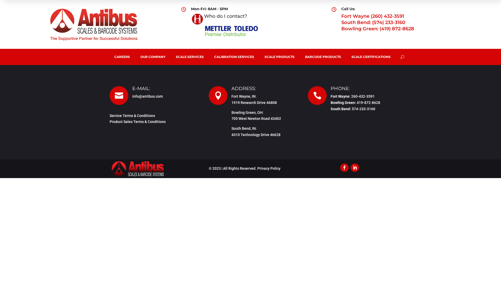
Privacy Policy (269, 168)
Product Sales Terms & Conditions (138, 122)
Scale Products (280, 57)
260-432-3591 (363, 96)
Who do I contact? (225, 16)
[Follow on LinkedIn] (355, 167)
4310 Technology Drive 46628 (256, 135)
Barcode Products (323, 57)
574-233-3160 (363, 109)
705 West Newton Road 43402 (256, 118)
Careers (122, 57)
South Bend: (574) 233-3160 (373, 22)
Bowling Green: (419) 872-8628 (377, 29)
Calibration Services (234, 57)
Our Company (152, 57)
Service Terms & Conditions (132, 116)
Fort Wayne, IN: (244, 96)
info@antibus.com (147, 96)
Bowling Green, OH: (247, 112)
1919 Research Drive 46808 (254, 103)
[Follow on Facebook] (344, 167)
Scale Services (190, 57)
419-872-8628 (368, 103)
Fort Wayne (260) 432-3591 (372, 16)
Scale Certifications (371, 57)
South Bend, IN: (244, 128)
